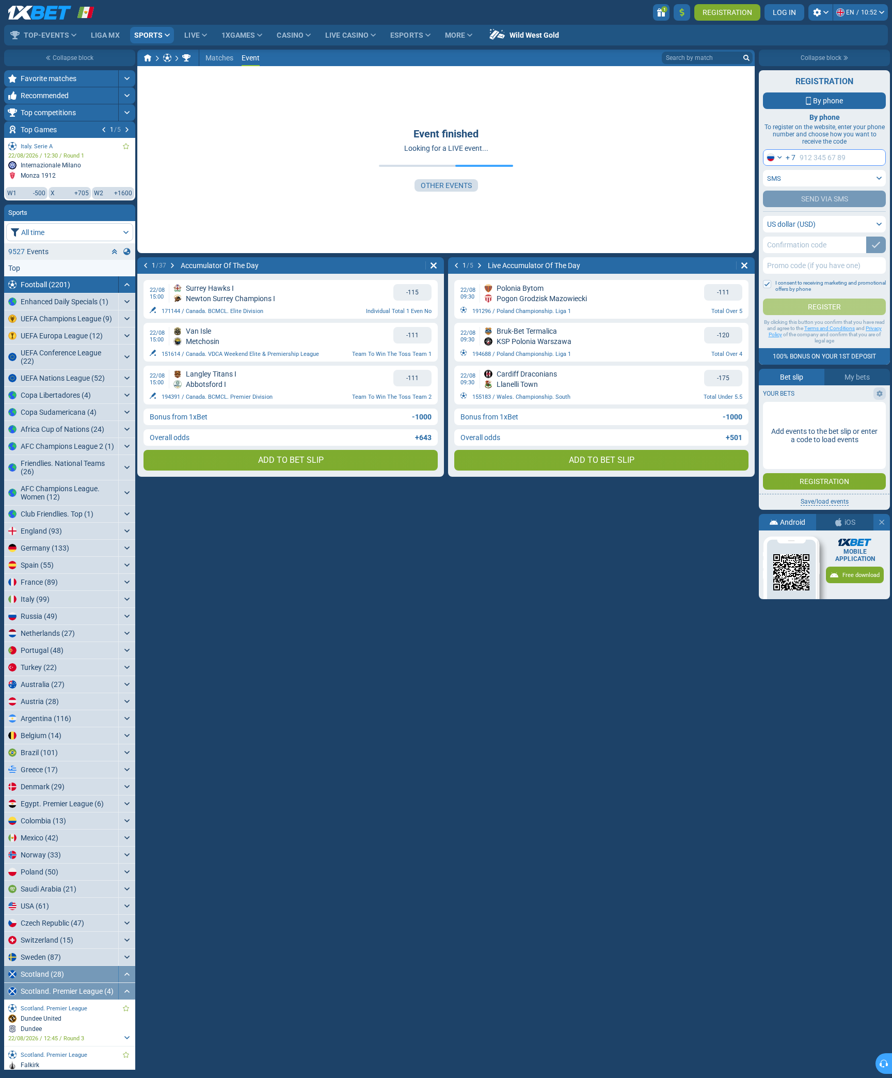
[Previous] (104, 130)
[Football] (167, 58)
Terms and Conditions (829, 328)
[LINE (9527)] (147, 58)
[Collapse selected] (114, 251)
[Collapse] (126, 284)
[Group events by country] (127, 251)
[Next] (127, 130)
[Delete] (433, 265)
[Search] (746, 58)
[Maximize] (126, 78)
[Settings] (820, 12)
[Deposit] (682, 12)
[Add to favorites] (126, 146)
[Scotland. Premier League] (186, 58)
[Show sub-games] (126, 1037)
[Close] (881, 522)
